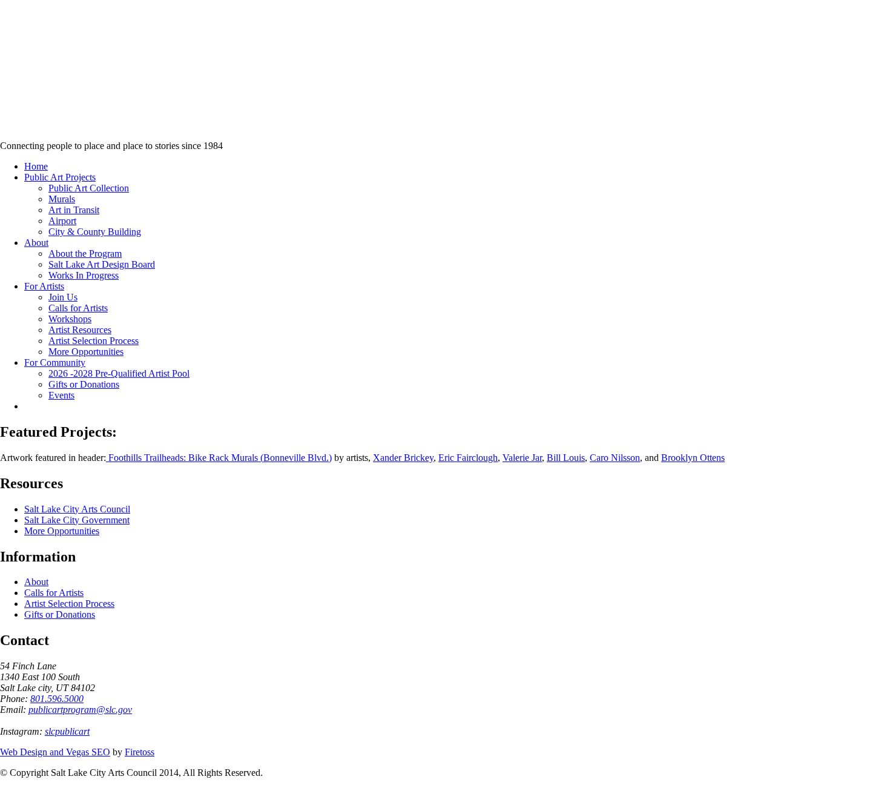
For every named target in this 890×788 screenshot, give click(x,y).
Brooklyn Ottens (693, 457)
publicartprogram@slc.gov (80, 709)
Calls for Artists (54, 593)
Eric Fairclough (468, 457)
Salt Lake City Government (77, 520)
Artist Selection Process (69, 603)
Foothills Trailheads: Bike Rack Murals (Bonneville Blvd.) (219, 457)
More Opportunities (61, 531)
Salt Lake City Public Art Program (27, 86)
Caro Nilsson (615, 457)
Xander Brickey (403, 457)
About (36, 582)
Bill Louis (566, 457)
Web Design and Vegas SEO (55, 752)
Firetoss (139, 752)
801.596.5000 (57, 699)
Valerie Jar (522, 457)
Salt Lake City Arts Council (77, 509)
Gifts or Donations (59, 614)
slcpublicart (67, 731)
